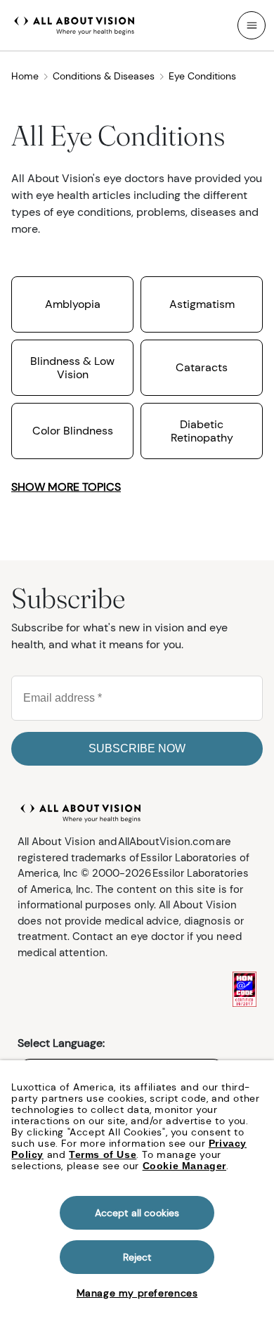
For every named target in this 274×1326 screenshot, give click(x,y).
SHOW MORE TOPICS (66, 486)
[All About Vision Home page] (74, 24)
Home (25, 76)
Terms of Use (102, 1154)
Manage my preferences (137, 1293)
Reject (137, 1257)
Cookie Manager (184, 1165)
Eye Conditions (202, 76)
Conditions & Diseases (104, 76)
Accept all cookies (137, 1212)
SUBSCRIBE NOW (137, 748)
